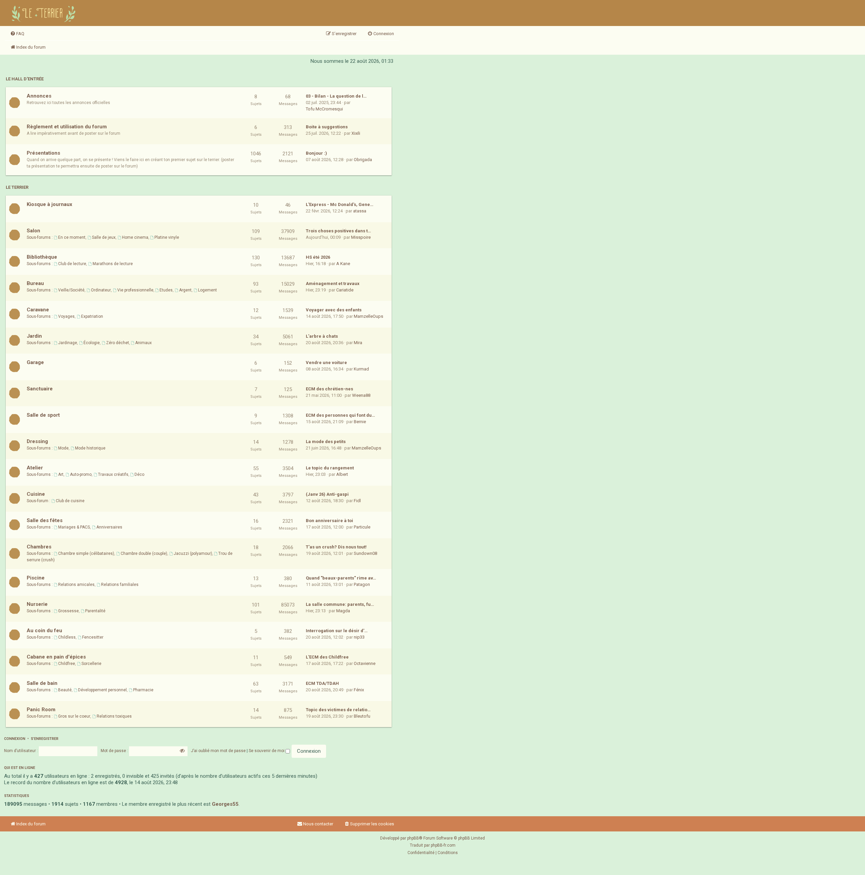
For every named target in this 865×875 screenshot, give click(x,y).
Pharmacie (143, 690)
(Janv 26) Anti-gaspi (327, 494)
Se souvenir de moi (267, 750)
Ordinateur (101, 290)
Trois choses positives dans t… (338, 230)
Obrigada (363, 159)
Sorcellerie (91, 663)
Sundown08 (365, 553)
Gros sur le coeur (74, 716)
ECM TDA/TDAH (322, 683)
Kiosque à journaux (49, 204)
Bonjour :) (316, 153)
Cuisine (36, 494)
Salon (33, 231)
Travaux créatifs (113, 474)
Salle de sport (43, 415)
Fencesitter (92, 637)
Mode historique (90, 448)
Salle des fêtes (45, 520)
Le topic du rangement (330, 467)
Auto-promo (81, 474)
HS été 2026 (318, 257)
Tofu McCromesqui (324, 108)
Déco (139, 474)
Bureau (35, 283)
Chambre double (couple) (144, 553)
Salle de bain (42, 683)
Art (61, 474)
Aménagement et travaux (333, 283)
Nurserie (37, 604)
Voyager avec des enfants (334, 309)
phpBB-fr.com (443, 845)
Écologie (91, 342)
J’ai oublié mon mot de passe (218, 750)
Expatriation (92, 316)
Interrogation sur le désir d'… (337, 630)
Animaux (143, 342)
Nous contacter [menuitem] (318, 823)
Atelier (35, 468)
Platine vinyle (166, 237)
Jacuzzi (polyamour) (193, 553)
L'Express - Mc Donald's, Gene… (339, 204)
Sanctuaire (40, 389)
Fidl (357, 500)
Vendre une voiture (326, 362)
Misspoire (361, 237)
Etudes (166, 290)
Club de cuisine (70, 500)
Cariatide (344, 289)
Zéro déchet (117, 342)
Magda (343, 610)
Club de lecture (72, 263)
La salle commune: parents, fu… (340, 604)
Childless (67, 637)
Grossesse (68, 611)
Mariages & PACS (74, 527)
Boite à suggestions (327, 126)
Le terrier (17, 187)
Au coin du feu (44, 630)
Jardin (34, 336)
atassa (359, 210)
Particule (362, 527)
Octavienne (364, 663)
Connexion (14, 739)
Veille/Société (71, 290)
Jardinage (67, 342)
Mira (358, 342)
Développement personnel (102, 690)
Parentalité (95, 611)
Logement (207, 290)
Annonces (39, 96)
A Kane (343, 263)
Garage (35, 362)
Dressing (37, 441)
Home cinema (135, 237)
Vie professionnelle (135, 290)
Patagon (362, 584)
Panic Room (41, 709)
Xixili (355, 133)
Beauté (65, 690)
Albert (342, 474)
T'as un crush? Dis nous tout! (336, 546)
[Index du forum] (44, 13)
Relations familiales (120, 584)
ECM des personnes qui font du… (340, 415)
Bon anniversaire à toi (329, 520)
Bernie (360, 421)
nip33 (359, 637)
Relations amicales (76, 584)
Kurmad (361, 368)
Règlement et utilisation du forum (67, 127)
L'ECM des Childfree (327, 657)
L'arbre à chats (322, 336)
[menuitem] (17, 33)
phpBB (413, 838)
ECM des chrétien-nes (329, 388)
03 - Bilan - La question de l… (336, 96)
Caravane (38, 310)
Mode (63, 448)
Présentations (43, 153)
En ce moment (71, 237)
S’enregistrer (44, 739)
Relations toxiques (114, 716)
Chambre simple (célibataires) (86, 553)
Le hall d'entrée (25, 78)
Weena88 (361, 395)
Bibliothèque (42, 257)
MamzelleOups (368, 316)
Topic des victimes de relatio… (338, 709)
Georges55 (225, 804)
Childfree (66, 663)
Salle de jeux (104, 237)
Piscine (36, 578)
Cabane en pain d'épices (56, 657)
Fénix (359, 689)
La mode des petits (326, 441)
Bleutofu (362, 716)
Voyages (66, 316)
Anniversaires (109, 527)
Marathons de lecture (113, 263)
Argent (185, 290)
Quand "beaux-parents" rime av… (341, 578)
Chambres (39, 547)
